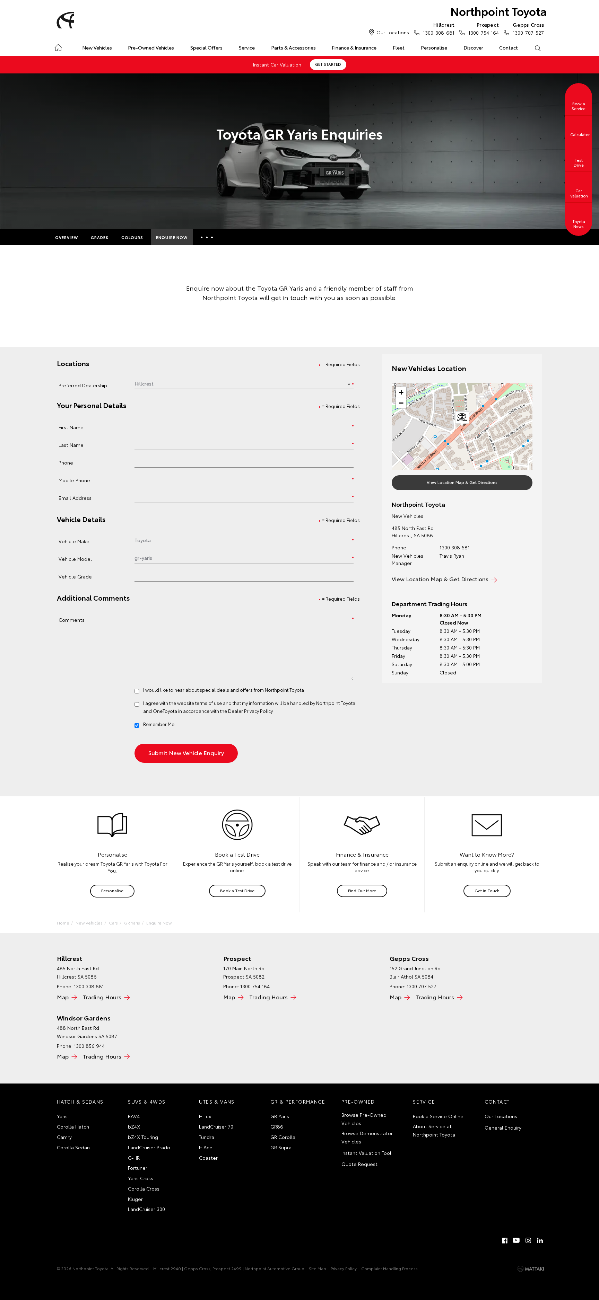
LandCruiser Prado (149, 1147)
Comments (72, 619)
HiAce (205, 1147)
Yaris (62, 1116)
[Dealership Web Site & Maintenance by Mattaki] (530, 1269)
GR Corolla (282, 1136)
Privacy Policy (344, 1268)
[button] (462, 418)
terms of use (208, 703)
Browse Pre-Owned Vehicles (364, 1118)
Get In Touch (487, 890)
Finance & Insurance (354, 47)
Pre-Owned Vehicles (151, 47)
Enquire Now (172, 237)
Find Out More (362, 890)
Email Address (75, 497)
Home (58, 46)
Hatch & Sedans (80, 1101)
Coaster (208, 1157)
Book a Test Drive (237, 890)
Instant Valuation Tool (366, 1152)
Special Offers (206, 47)
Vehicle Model (75, 558)
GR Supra (281, 1147)
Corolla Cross (143, 1188)
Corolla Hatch (73, 1126)
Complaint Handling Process (389, 1268)
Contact (508, 47)
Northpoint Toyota (498, 11)
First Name (71, 427)
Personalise (434, 47)
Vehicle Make (74, 541)
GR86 (276, 1126)
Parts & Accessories (293, 47)
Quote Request (359, 1163)
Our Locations (392, 32)
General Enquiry (503, 1127)
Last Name (71, 444)
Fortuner (137, 1167)
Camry (64, 1136)
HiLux (205, 1116)
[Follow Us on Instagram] (528, 1240)
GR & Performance (297, 1101)
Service (247, 47)
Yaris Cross (140, 1178)
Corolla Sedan (73, 1147)
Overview (66, 237)
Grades (100, 237)
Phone (66, 462)
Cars (113, 923)
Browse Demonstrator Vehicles (367, 1137)
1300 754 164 (483, 28)
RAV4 (134, 1116)
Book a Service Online (438, 1116)
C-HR (134, 1157)
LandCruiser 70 (216, 1126)
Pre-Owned (358, 1101)
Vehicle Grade (75, 576)
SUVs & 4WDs (146, 1101)
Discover (473, 47)
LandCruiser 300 (146, 1208)
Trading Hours (102, 997)
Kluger (135, 1198)
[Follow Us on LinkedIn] (540, 1240)
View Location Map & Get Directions (462, 482)
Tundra (206, 1136)
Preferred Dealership (83, 385)
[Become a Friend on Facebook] (505, 1240)
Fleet (399, 47)
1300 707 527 (528, 28)
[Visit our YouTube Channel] (516, 1240)
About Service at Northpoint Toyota (434, 1130)
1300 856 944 (89, 1045)
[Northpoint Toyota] (64, 20)
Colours (132, 237)
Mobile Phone (74, 480)
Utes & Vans (216, 1101)
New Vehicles (97, 47)
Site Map (317, 1268)
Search (537, 47)
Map (63, 997)
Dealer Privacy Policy (250, 711)
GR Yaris (132, 923)
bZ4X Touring (143, 1136)
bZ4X (134, 1126)
